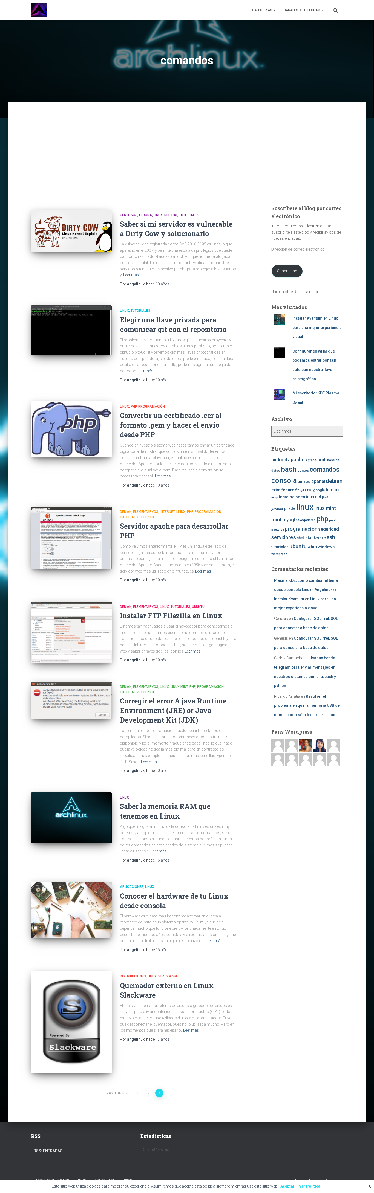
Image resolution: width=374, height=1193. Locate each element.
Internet (167, 512)
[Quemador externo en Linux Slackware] (71, 1022)
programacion (301, 529)
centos (303, 470)
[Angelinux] (39, 10)
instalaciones (292, 496)
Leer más (131, 275)
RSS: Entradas (48, 1151)
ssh (331, 537)
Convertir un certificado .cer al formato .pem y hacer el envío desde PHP (171, 425)
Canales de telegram (302, 10)
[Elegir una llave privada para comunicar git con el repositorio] (71, 330)
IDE (337, 490)
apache (296, 459)
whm (312, 546)
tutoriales (189, 215)
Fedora (145, 215)
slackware (315, 537)
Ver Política (309, 1186)
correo (304, 481)
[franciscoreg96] (277, 744)
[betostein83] (291, 744)
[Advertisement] (187, 160)
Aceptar (287, 1186)
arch (321, 459)
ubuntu (298, 546)
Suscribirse (287, 271)
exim (275, 489)
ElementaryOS (145, 512)
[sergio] (291, 758)
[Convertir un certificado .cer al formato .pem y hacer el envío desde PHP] (71, 429)
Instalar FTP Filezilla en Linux (171, 615)
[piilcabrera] (319, 744)
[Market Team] (319, 758)
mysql (289, 519)
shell (300, 538)
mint (276, 519)
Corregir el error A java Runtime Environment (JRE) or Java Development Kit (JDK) (173, 710)
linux (304, 507)
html (330, 489)
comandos (325, 469)
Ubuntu (147, 517)
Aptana (311, 460)
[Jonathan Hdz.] (277, 758)
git (302, 490)
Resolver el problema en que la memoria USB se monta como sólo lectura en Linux (307, 705)
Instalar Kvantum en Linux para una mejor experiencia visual (317, 327)
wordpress (279, 554)
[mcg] (305, 744)
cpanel (318, 481)
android (279, 459)
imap (274, 497)
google (319, 490)
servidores (283, 537)
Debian (125, 512)
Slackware (168, 976)
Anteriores (118, 1093)
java (325, 497)
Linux (158, 215)
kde (291, 508)
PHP (134, 406)
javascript (279, 509)
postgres (277, 529)
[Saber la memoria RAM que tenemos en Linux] (71, 818)
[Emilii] (333, 744)
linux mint (325, 508)
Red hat (170, 215)
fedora (287, 489)
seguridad (328, 529)
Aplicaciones (131, 887)
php (322, 519)
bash (289, 469)
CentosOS (128, 215)
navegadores (306, 520)
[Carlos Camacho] (305, 758)
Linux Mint (179, 687)
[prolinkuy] (333, 758)
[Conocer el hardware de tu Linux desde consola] (71, 910)
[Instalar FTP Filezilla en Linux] (71, 632)
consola (284, 480)
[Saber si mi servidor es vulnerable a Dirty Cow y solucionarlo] (71, 231)
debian (334, 481)
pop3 (332, 520)
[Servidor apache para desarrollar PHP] (71, 538)
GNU (308, 490)
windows (326, 546)
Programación (151, 406)
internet (313, 496)
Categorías (262, 10)
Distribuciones (133, 976)
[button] (274, 10)
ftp (297, 490)
